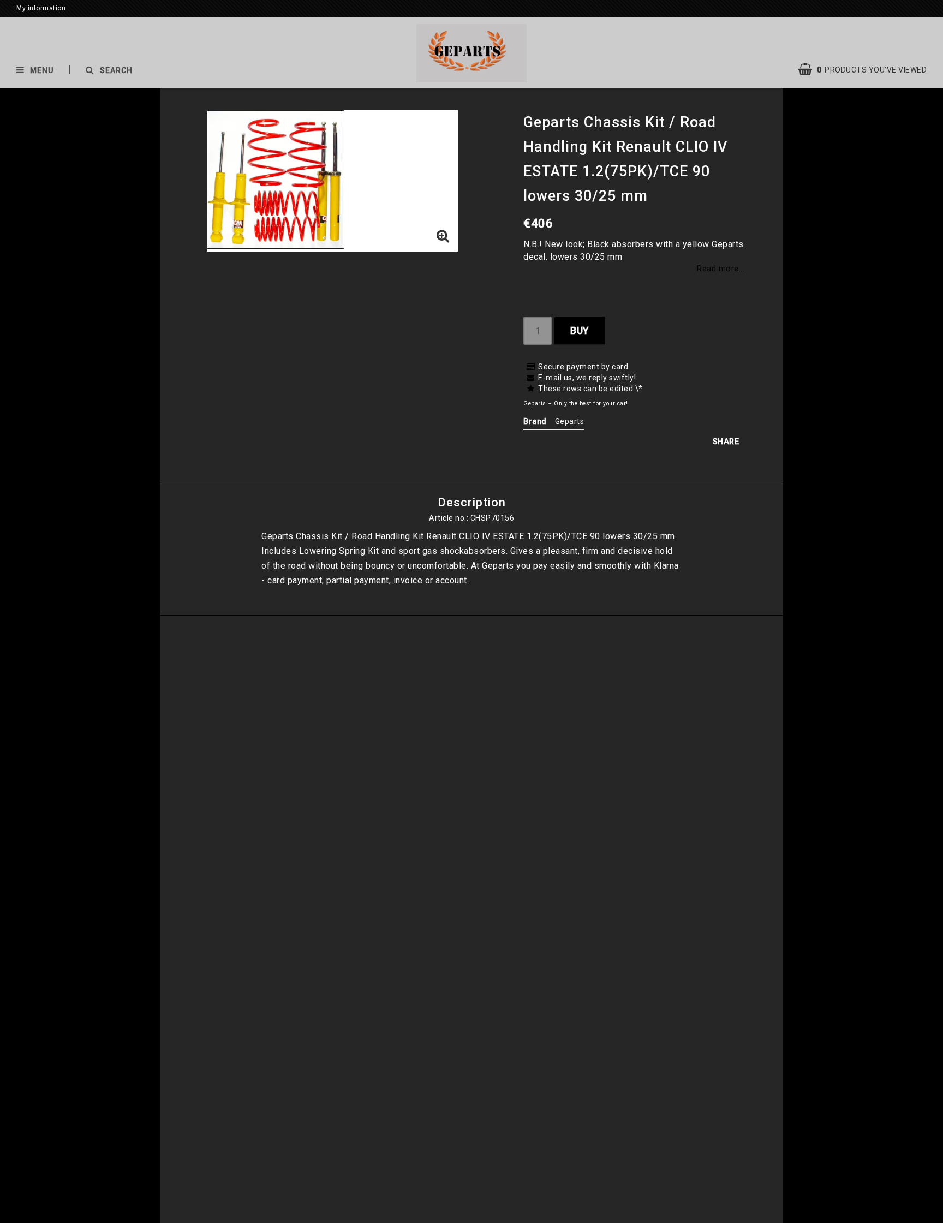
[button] (868, 69)
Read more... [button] (720, 268)
